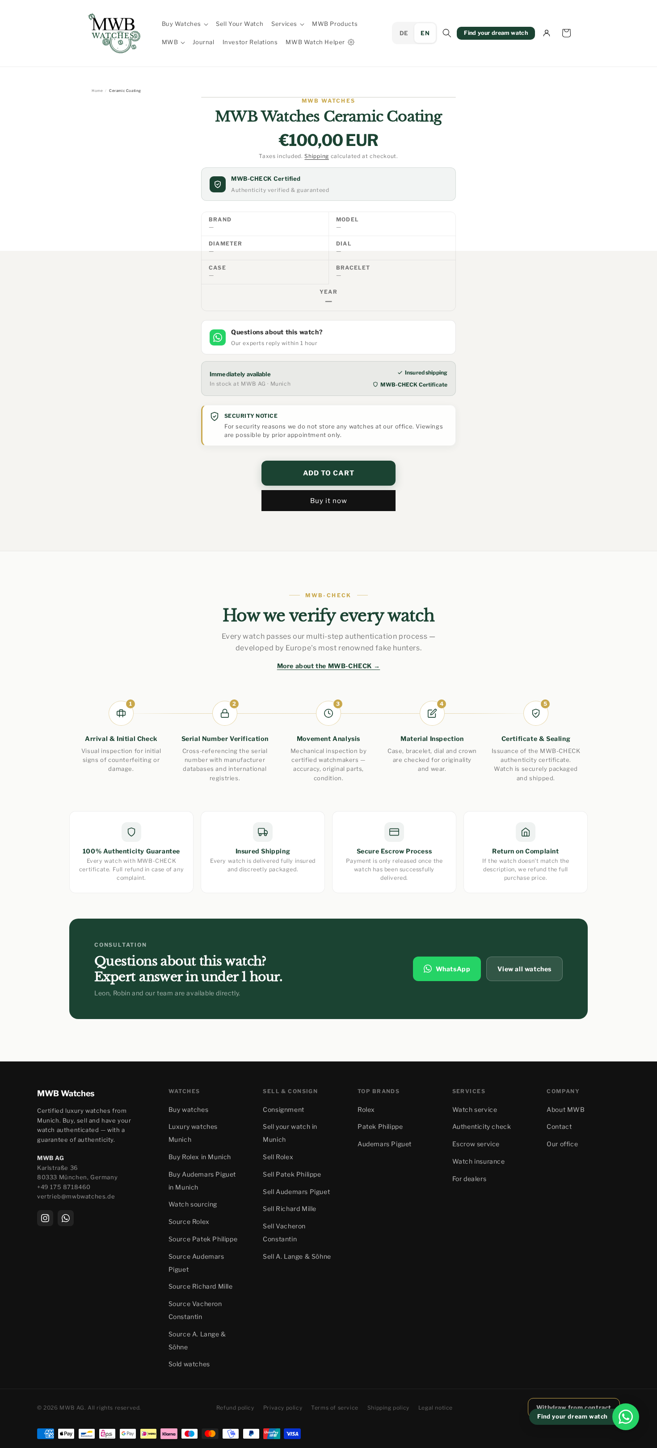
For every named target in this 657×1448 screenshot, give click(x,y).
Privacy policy (282, 1407)
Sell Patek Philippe (292, 1174)
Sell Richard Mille (289, 1208)
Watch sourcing (192, 1204)
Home (97, 90)
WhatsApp (453, 968)
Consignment (283, 1109)
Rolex (366, 1109)
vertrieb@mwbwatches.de (76, 1196)
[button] (185, 24)
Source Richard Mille (200, 1286)
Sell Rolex (278, 1157)
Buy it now (328, 501)
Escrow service (476, 1144)
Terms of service (334, 1407)
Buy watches (188, 1109)
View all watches (524, 968)
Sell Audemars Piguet (296, 1191)
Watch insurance (478, 1161)
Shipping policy (388, 1407)
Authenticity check (481, 1126)
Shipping (316, 156)
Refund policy (235, 1407)
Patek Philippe (380, 1126)
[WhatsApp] (66, 1218)
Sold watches (189, 1364)
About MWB (566, 1109)
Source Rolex (189, 1221)
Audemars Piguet (385, 1144)
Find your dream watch (496, 32)
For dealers (469, 1178)
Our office (562, 1144)
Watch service (474, 1109)
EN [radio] (425, 33)
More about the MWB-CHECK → (328, 666)
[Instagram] (45, 1218)
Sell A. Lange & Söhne (297, 1256)
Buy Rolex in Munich (199, 1157)
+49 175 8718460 (64, 1186)
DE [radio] (404, 33)
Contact (559, 1126)
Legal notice (435, 1407)
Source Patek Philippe (203, 1239)
